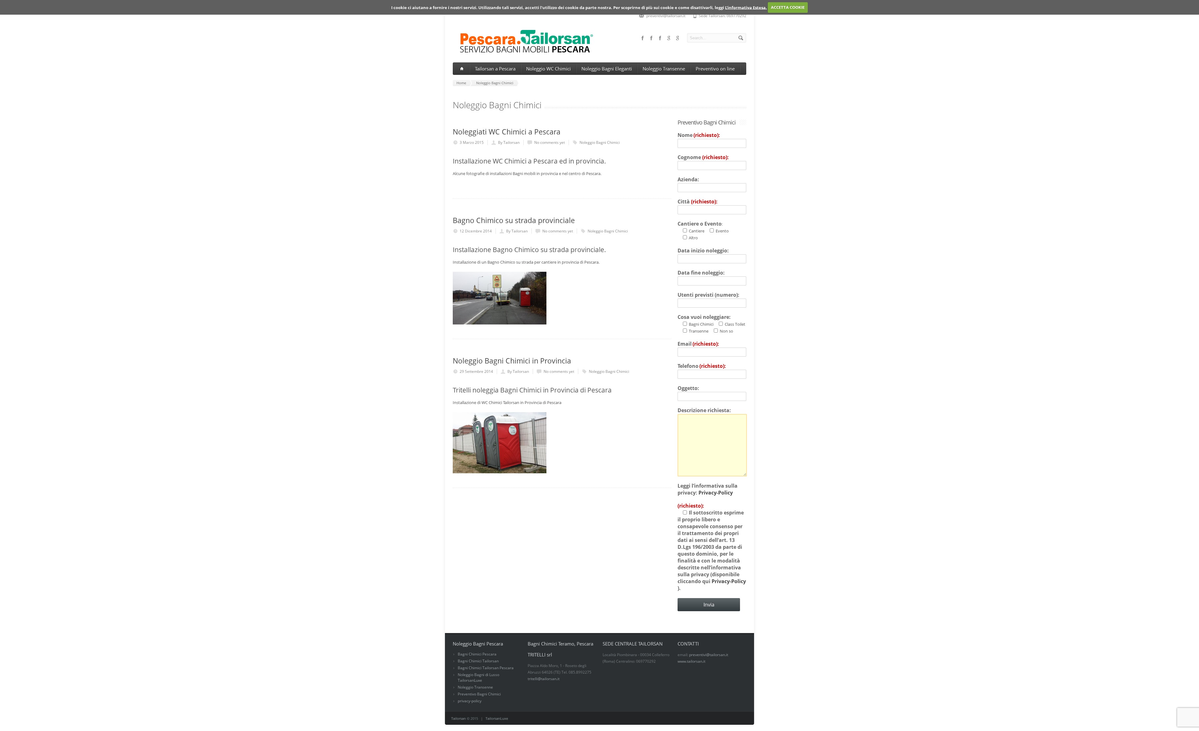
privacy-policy (469, 701)
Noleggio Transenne (664, 69)
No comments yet (549, 142)
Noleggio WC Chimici (548, 69)
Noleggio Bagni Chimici (600, 142)
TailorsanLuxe (497, 718)
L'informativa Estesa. (746, 7)
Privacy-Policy (715, 492)
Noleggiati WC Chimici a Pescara (506, 132)
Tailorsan (458, 718)
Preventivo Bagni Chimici (479, 694)
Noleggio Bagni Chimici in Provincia (512, 361)
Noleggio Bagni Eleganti (606, 69)
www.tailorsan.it (691, 661)
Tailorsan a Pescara (495, 69)
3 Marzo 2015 (472, 142)
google (677, 38)
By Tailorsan (509, 142)
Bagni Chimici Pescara (477, 654)
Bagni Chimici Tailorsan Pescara (486, 667)
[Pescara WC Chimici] (524, 53)
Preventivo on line (715, 69)
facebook (660, 38)
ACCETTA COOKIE (788, 7)
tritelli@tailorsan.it (544, 678)
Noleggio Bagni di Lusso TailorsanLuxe (478, 677)
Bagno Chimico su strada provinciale (514, 220)
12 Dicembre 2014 (476, 231)
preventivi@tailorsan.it (708, 654)
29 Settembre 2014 (476, 371)
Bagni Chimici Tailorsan (478, 661)
